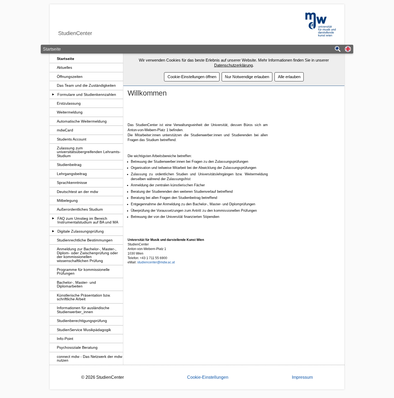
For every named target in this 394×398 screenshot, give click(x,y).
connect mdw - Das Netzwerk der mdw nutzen (89, 358)
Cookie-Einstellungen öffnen (192, 76)
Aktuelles (64, 67)
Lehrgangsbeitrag (72, 174)
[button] (348, 49)
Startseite (65, 58)
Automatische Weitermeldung (82, 121)
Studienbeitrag (69, 164)
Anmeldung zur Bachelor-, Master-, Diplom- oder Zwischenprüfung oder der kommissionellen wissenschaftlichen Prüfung (87, 255)
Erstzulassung (69, 103)
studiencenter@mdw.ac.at (156, 262)
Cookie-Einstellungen (207, 377)
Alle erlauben (289, 76)
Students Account (71, 139)
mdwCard (65, 130)
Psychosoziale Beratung (77, 347)
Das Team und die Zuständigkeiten (86, 85)
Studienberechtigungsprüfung (82, 321)
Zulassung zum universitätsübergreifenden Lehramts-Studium (89, 152)
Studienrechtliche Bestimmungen (85, 240)
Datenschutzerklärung (233, 65)
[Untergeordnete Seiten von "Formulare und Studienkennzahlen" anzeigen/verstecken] (53, 94)
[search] (337, 49)
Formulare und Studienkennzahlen (86, 94)
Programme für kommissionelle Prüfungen (83, 271)
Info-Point (65, 338)
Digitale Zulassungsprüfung (80, 231)
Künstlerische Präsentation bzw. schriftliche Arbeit (84, 297)
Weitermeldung (70, 112)
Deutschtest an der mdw (77, 191)
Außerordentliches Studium (80, 209)
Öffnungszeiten (70, 76)
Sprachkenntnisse (72, 182)
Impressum (302, 377)
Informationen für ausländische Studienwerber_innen (83, 310)
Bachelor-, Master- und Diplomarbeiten (76, 284)
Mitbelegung (67, 200)
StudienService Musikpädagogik (84, 330)
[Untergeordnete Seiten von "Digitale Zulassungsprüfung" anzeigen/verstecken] (53, 231)
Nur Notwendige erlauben (247, 76)
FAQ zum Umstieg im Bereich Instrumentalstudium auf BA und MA (87, 220)
